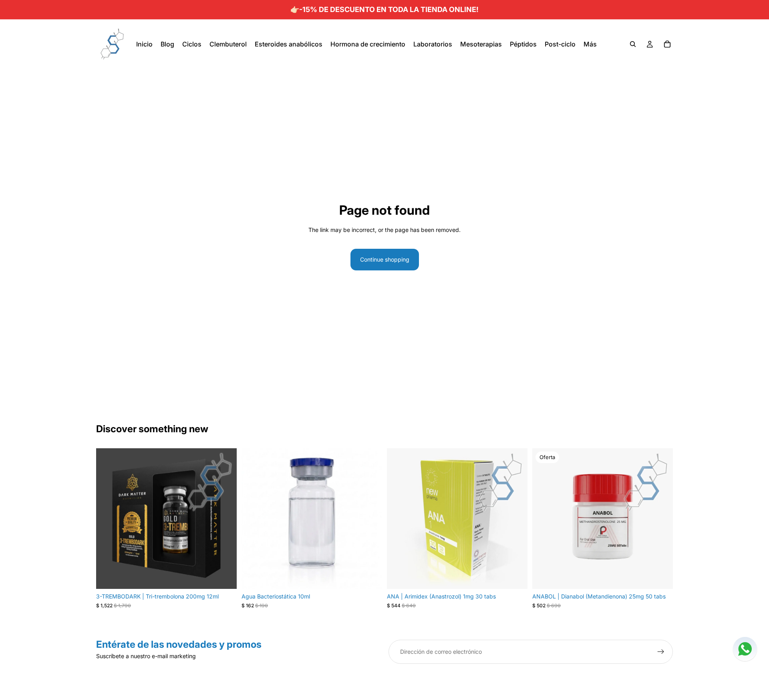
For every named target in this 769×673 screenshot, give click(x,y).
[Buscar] (633, 44)
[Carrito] (667, 44)
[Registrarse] (660, 651)
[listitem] (590, 44)
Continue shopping (384, 259)
